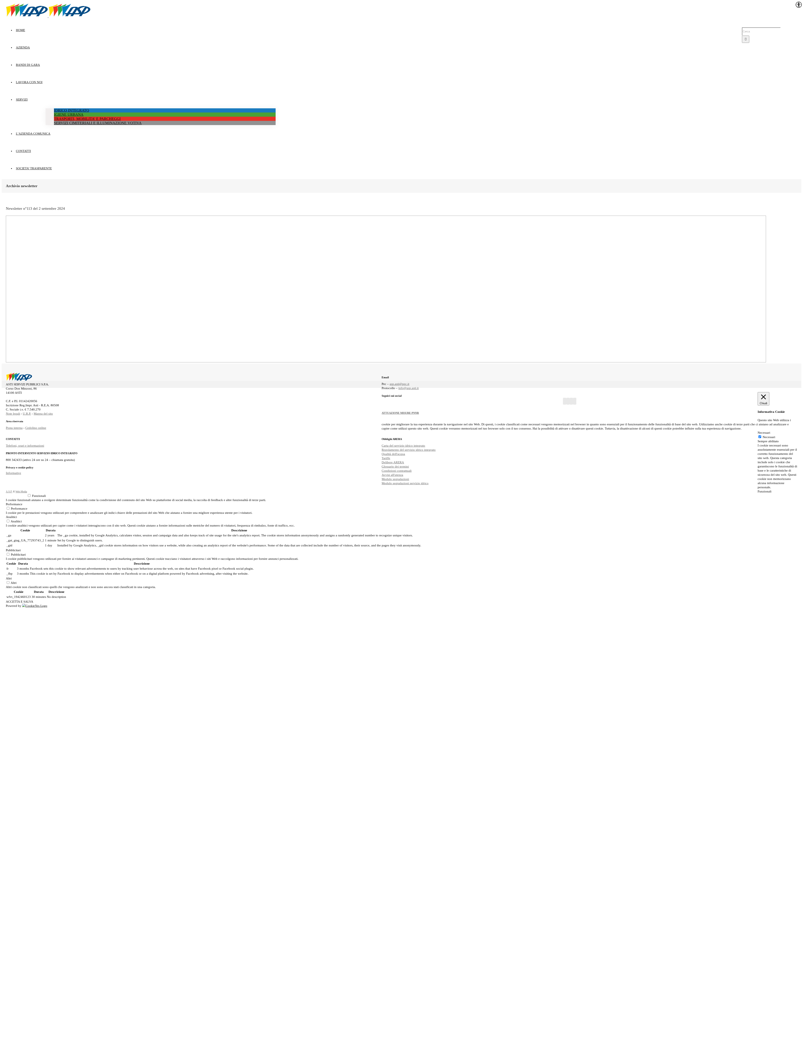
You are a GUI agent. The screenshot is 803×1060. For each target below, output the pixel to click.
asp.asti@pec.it (399, 384)
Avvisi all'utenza (392, 475)
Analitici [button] (11, 517)
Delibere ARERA (393, 462)
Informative (13, 473)
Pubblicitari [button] (13, 550)
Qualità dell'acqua (393, 454)
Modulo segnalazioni (395, 479)
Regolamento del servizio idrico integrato (409, 449)
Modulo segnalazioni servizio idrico (405, 483)
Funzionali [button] (764, 491)
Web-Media (21, 491)
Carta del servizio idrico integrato (403, 445)
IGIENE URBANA (68, 115)
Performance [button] (14, 504)
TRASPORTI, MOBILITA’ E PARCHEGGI (87, 119)
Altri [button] (9, 578)
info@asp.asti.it (408, 388)
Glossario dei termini (395, 466)
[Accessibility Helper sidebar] (798, 5)
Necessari (769, 437)
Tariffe (386, 458)
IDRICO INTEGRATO (71, 110)
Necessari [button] (764, 432)
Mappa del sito (43, 413)
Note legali (13, 413)
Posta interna (14, 428)
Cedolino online (35, 428)
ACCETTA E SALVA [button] (19, 601)
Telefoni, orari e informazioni (25, 445)
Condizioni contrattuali (397, 470)
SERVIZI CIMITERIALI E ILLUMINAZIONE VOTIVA (98, 123)
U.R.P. (27, 413)
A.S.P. (9, 491)
